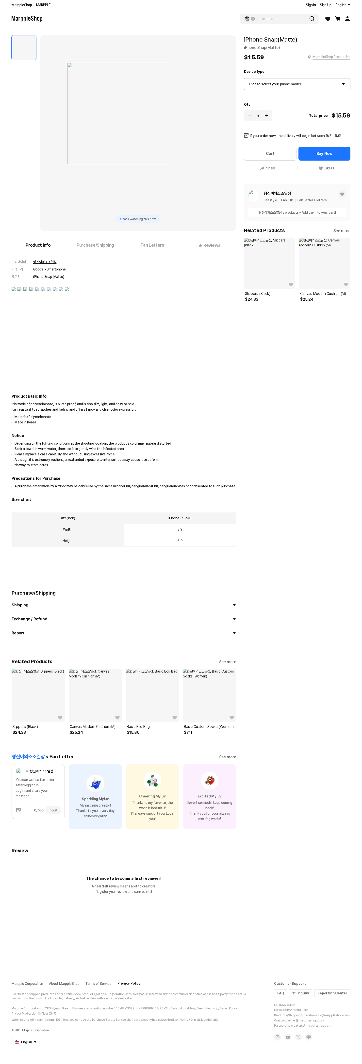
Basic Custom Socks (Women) (209, 726)
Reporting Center (332, 993)
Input (53, 810)
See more (227, 661)
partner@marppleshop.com (304, 1020)
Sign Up (325, 5)
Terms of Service (98, 984)
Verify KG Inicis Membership (199, 1019)
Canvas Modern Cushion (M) (92, 726)
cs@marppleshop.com (333, 1015)
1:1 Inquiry (300, 993)
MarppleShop (22, 5)
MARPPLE (43, 5)
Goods (38, 269)
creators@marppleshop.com (311, 1025)
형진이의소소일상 (44, 262)
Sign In (311, 5)
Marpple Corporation (27, 984)
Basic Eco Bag (138, 726)
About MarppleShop (64, 984)
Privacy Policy (129, 983)
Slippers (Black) (25, 726)
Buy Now (324, 153)
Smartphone (56, 269)
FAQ (280, 993)
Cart (270, 153)
